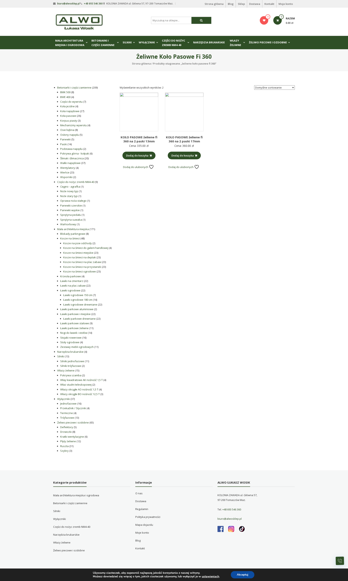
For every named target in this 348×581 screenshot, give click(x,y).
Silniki (127, 42)
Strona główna (214, 4)
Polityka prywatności (147, 517)
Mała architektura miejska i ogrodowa (69, 43)
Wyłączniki (147, 42)
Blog (231, 4)
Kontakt (269, 4)
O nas (139, 493)
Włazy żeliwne (235, 43)
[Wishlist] (264, 20)
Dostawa (254, 4)
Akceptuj (242, 575)
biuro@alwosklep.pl (68, 3)
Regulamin (141, 509)
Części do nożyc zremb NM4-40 (173, 43)
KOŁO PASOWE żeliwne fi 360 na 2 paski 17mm (184, 139)
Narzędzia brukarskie (209, 42)
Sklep (241, 4)
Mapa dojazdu (144, 525)
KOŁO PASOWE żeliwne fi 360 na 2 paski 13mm (139, 139)
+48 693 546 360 (93, 3)
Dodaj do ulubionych (136, 167)
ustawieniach (210, 576)
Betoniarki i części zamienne (102, 43)
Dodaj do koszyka (137, 155)
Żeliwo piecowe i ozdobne (268, 42)
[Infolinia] (340, 561)
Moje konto (286, 4)
